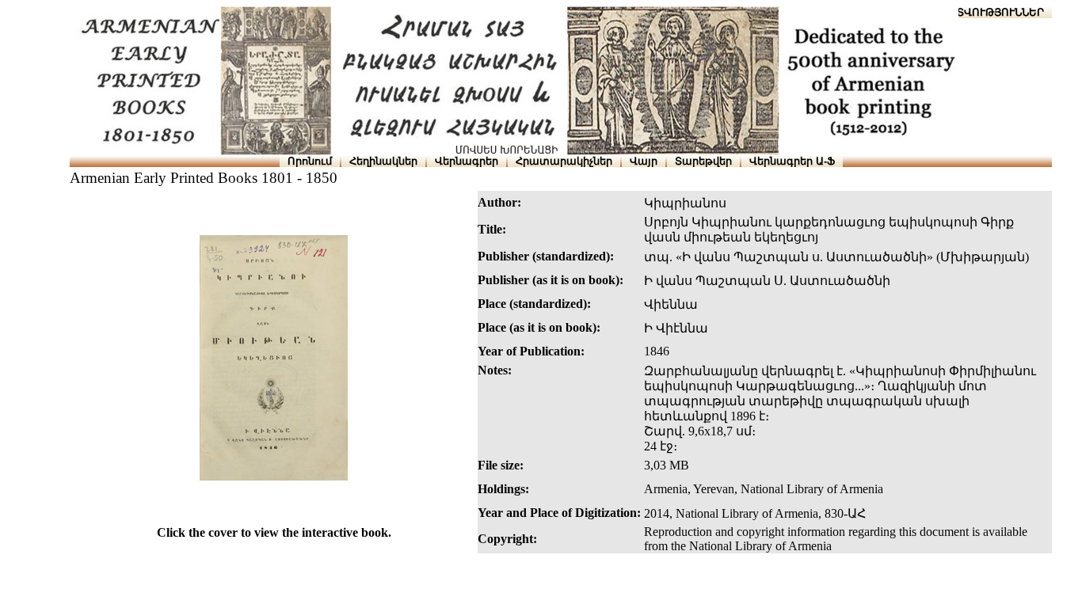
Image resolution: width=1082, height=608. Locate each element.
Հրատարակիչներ (564, 161)
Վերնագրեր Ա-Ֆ (792, 161)
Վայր (643, 161)
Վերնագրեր (466, 161)
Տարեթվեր (703, 161)
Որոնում (310, 161)
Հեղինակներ (383, 161)
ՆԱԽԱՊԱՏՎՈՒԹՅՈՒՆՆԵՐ (976, 12)
